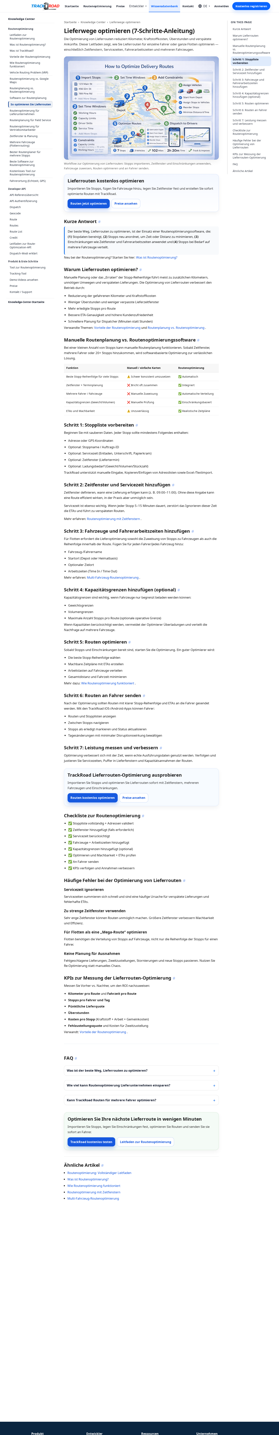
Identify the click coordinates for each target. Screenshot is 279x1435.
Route (13, 219)
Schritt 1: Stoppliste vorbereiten (246, 61)
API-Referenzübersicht (24, 195)
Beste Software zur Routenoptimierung (22, 163)
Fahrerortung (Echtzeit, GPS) (28, 181)
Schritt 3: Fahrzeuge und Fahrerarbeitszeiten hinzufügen (248, 83)
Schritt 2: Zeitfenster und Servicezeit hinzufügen (249, 71)
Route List (16, 231)
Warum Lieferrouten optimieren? (246, 37)
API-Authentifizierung (23, 201)
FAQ (235, 164)
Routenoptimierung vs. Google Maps (29, 80)
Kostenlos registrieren (251, 6)
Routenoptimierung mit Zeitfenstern (114, 519)
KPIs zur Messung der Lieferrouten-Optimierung (249, 155)
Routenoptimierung (97, 6)
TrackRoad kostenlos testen (91, 1142)
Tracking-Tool (18, 273)
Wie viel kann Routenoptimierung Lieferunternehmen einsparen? (118, 1085)
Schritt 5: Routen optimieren (251, 103)
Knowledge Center (21, 19)
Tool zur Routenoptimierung (28, 267)
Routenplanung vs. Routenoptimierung (22, 89)
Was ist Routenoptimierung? (28, 44)
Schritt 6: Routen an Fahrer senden (250, 111)
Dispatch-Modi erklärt (23, 253)
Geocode (15, 213)
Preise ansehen (125, 203)
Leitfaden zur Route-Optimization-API (23, 245)
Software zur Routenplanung (28, 98)
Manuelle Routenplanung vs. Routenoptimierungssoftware (251, 49)
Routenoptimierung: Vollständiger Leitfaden (99, 1173)
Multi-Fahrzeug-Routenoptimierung (113, 577)
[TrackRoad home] (45, 6)
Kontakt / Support (21, 292)
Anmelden (221, 6)
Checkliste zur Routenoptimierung (245, 132)
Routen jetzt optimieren (88, 203)
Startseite (72, 6)
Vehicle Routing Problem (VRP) (29, 72)
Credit (13, 237)
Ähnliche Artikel (243, 171)
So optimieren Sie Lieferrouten (31, 104)
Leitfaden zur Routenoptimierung (22, 36)
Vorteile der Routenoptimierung (30, 56)
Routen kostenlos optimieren (92, 798)
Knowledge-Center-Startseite (26, 302)
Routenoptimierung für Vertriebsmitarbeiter (24, 128)
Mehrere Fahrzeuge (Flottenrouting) (22, 143)
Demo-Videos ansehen (24, 280)
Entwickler (138, 6)
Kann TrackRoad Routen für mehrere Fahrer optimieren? (111, 1100)
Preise (120, 6)
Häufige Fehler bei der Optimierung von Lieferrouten (247, 144)
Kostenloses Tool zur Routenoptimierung (23, 172)
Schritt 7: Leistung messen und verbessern (249, 121)
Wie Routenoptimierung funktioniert (25, 64)
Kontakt (188, 6)
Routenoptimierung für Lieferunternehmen (24, 112)
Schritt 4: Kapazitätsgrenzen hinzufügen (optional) (251, 95)
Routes (14, 225)
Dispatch (15, 207)
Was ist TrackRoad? (22, 50)
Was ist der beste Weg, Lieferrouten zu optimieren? (107, 1070)
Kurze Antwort (242, 29)
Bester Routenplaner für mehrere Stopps (25, 153)
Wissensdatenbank (164, 6)
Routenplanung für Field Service (30, 120)
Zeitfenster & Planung (24, 136)
